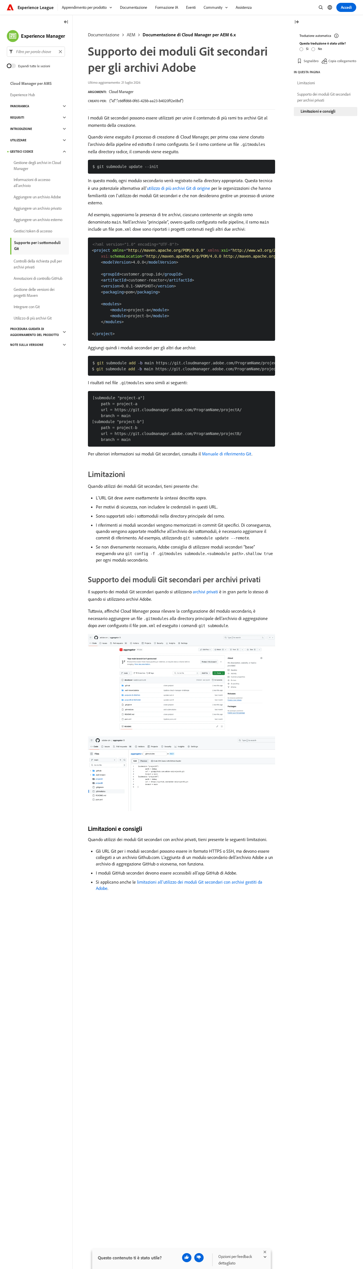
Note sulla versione (26, 345)
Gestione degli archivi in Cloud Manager (37, 165)
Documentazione (103, 34)
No (320, 49)
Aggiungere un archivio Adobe (37, 196)
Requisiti (17, 117)
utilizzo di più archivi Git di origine (178, 188)
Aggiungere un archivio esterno (38, 219)
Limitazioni (306, 82)
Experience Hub (22, 94)
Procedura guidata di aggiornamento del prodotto (34, 332)
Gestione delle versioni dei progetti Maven (34, 292)
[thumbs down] (199, 1257)
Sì (307, 49)
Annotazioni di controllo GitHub (38, 278)
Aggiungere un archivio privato (38, 208)
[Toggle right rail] (296, 22)
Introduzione (21, 129)
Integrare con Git (27, 306)
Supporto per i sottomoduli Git (37, 245)
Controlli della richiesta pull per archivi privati (38, 264)
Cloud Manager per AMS (31, 83)
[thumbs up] (186, 1257)
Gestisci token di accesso (33, 231)
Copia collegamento (342, 61)
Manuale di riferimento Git (227, 454)
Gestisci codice (21, 152)
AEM (131, 34)
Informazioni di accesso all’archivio (32, 182)
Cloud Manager (121, 91)
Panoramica (19, 106)
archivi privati (205, 591)
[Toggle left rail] (66, 22)
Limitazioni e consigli (318, 111)
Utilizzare (18, 140)
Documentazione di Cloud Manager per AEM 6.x (189, 34)
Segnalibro (311, 61)
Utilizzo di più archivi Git (33, 318)
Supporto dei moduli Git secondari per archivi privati (324, 97)
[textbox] (36, 52)
